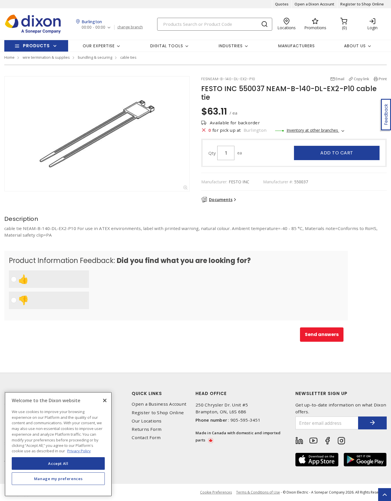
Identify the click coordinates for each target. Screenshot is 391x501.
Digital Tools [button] (166, 46)
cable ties (128, 57)
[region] (58, 444)
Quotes (282, 4)
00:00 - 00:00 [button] (93, 27)
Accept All (58, 463)
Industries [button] (231, 46)
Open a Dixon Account (314, 4)
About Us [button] (355, 46)
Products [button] (36, 46)
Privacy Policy (79, 450)
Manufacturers (296, 46)
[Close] (104, 400)
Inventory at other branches (313, 130)
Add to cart (336, 153)
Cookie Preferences (216, 492)
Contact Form (146, 437)
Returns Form (146, 429)
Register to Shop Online (362, 4)
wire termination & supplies (46, 57)
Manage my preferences (58, 478)
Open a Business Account (159, 404)
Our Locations (146, 421)
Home (9, 57)
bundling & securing (95, 57)
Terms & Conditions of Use (258, 492)
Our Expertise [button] (99, 46)
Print (383, 78)
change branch (130, 27)
